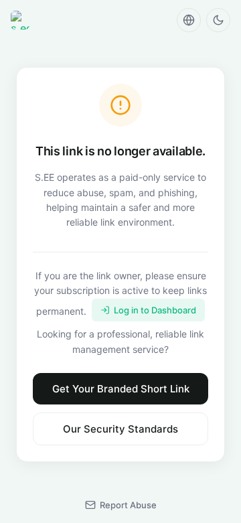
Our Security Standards (120, 429)
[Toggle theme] (218, 20)
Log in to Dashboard (155, 310)
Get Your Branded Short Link (120, 388)
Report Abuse (128, 505)
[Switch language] (189, 20)
